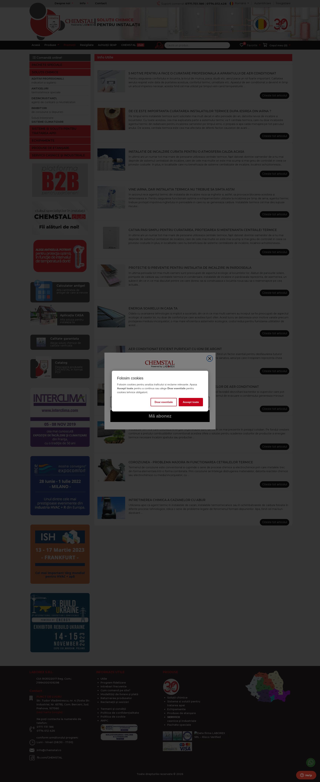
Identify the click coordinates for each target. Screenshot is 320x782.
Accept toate (191, 402)
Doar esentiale (164, 402)
